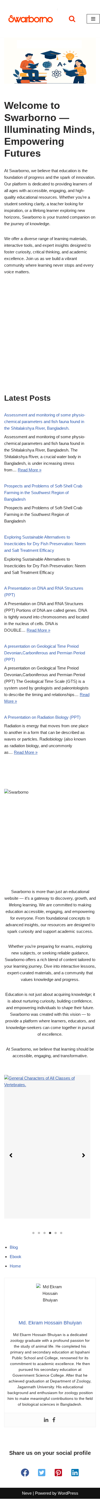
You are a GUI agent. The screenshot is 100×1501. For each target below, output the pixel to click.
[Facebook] (53, 1420)
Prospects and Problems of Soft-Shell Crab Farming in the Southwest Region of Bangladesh (43, 493)
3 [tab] (44, 1233)
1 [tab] (33, 1233)
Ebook (15, 1256)
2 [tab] (39, 1233)
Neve (27, 1493)
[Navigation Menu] (93, 18)
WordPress (68, 1493)
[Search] (72, 18)
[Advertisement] (50, 341)
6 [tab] (61, 1233)
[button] (11, 1155)
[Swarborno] (31, 19)
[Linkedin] (46, 1420)
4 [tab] (50, 1233)
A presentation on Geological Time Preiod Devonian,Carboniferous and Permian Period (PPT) (44, 653)
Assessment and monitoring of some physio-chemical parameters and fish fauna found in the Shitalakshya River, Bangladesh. (44, 422)
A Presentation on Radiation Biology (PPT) (42, 717)
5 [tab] (55, 1233)
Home (15, 1266)
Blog (14, 1247)
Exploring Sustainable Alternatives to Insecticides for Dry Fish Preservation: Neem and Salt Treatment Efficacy (45, 544)
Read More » (29, 470)
